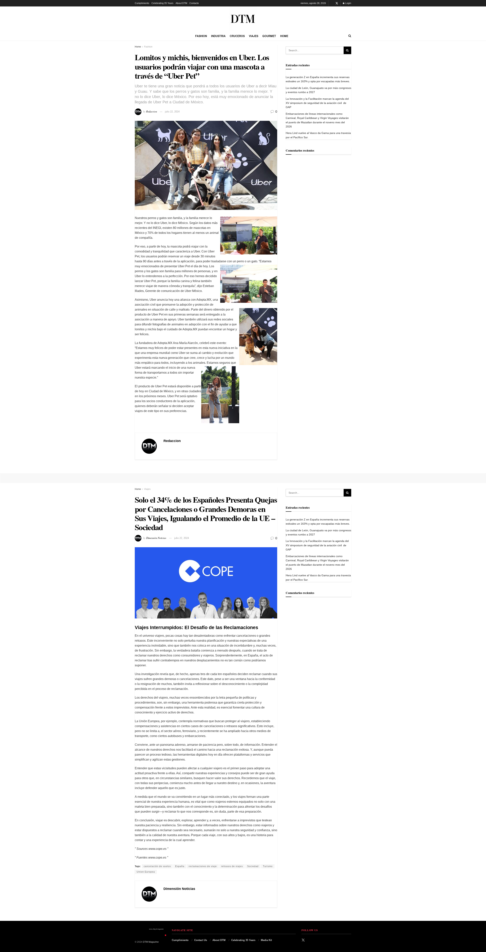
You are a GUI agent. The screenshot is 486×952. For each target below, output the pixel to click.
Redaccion (151, 111)
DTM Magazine (151, 942)
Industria (218, 36)
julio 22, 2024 (172, 111)
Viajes (253, 36)
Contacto (194, 3)
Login (348, 3)
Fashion (201, 36)
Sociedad (253, 866)
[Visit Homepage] (243, 18)
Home (284, 36)
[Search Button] (349, 36)
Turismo (268, 866)
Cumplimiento (142, 3)
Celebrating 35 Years (162, 3)
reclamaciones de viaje (203, 866)
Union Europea (146, 872)
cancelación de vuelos (157, 866)
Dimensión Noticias (156, 538)
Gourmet (269, 36)
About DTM (181, 3)
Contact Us (200, 940)
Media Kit (266, 940)
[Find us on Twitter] (336, 3)
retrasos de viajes (232, 866)
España (179, 866)
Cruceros (237, 36)
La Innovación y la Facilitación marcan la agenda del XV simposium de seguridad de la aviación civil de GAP (317, 103)
